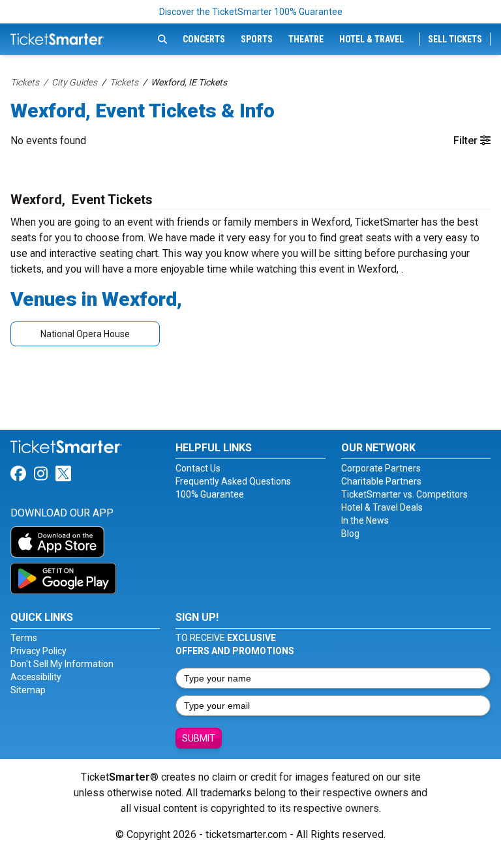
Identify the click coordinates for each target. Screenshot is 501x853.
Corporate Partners (381, 468)
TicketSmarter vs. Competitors (404, 494)
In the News (365, 520)
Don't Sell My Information (62, 664)
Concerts (204, 39)
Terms (23, 638)
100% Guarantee (209, 494)
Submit (198, 738)
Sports (257, 39)
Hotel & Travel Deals (382, 507)
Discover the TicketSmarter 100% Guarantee (250, 12)
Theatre (306, 39)
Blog (350, 533)
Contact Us (197, 468)
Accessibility (35, 677)
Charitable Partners (381, 481)
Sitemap (28, 690)
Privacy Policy (38, 651)
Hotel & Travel (371, 39)
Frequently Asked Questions (233, 481)
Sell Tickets (455, 39)
